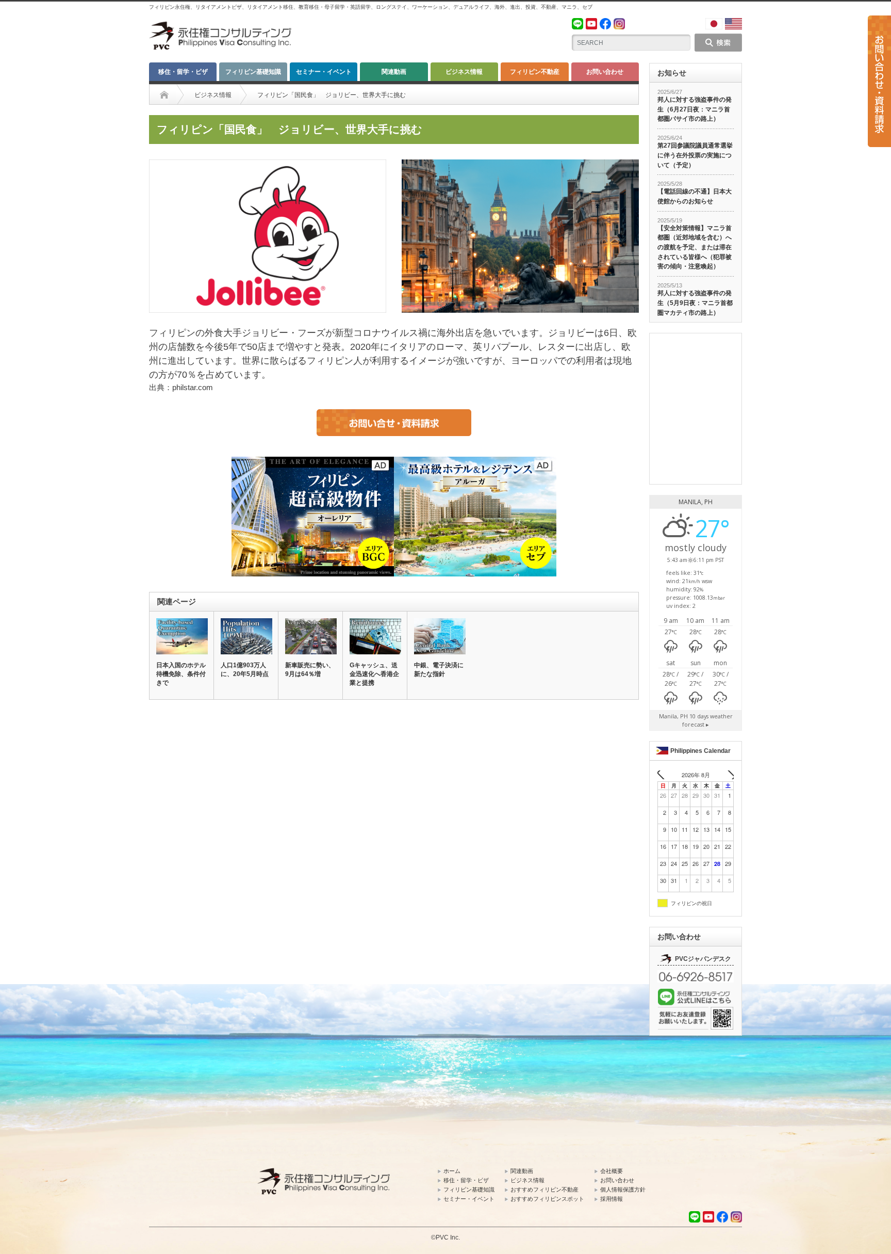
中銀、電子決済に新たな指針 (439, 670)
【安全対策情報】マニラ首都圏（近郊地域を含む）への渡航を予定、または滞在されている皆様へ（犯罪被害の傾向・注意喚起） (694, 247)
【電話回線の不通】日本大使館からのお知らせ (694, 196)
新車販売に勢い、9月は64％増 (310, 670)
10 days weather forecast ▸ (696, 720)
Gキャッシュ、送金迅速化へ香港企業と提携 (374, 674)
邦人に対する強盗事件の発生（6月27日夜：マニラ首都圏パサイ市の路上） (694, 109)
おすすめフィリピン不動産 (544, 1189)
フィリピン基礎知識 (253, 71)
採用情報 (611, 1199)
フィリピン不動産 (534, 71)
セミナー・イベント (324, 71)
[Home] (164, 95)
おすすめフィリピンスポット (547, 1199)
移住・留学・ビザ (183, 71)
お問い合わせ (604, 71)
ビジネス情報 (464, 71)
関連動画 (394, 71)
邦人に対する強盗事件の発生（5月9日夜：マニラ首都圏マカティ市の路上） (695, 303)
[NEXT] (727, 774)
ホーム (451, 1171)
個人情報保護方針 (623, 1189)
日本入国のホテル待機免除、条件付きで (181, 674)
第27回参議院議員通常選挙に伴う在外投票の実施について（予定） (695, 155)
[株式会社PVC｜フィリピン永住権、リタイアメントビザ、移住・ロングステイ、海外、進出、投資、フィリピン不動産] (221, 26)
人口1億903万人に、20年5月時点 (245, 670)
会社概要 (611, 1171)
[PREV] (663, 774)
